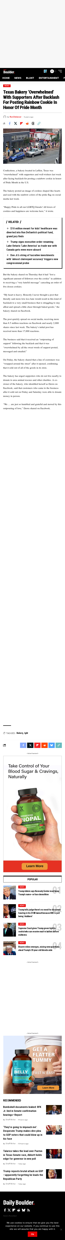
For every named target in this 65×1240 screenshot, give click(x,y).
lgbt (26, 733)
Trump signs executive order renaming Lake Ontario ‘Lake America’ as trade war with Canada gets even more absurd (31, 245)
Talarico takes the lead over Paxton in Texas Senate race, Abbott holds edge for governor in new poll (22, 1154)
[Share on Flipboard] (21, 123)
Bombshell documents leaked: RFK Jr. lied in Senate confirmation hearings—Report (22, 1110)
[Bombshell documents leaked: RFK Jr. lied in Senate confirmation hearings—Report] (54, 1109)
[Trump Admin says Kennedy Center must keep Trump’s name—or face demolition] (9, 892)
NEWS (6, 86)
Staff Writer (11, 1120)
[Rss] (28, 1210)
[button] (45, 71)
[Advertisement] (32, 34)
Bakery (20, 733)
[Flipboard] (14, 1210)
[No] (61, 1229)
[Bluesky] (23, 1210)
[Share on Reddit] (27, 123)
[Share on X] (15, 123)
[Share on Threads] (33, 123)
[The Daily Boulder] (9, 71)
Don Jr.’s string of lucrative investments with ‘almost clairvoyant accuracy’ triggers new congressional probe (32, 259)
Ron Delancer (15, 117)
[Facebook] (5, 1210)
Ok (32, 1234)
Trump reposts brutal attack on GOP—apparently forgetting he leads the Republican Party (23, 1175)
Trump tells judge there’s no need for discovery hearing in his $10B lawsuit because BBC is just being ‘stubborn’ (39, 913)
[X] (9, 1210)
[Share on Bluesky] (51, 745)
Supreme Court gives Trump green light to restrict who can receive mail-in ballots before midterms (38, 931)
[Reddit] (18, 1210)
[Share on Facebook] (9, 123)
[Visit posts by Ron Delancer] (4, 116)
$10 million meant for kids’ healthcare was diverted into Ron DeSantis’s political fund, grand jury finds (31, 232)
